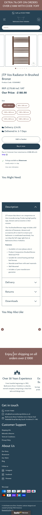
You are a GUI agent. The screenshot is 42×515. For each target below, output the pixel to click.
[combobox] (21, 27)
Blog (3, 461)
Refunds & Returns (8, 433)
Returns (9, 292)
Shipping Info (6, 430)
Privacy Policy (6, 440)
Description (11, 207)
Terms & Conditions (8, 437)
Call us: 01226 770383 (22, 13)
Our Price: (8, 92)
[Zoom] (34, 63)
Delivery (10, 282)
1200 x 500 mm (24, 112)
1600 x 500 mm (24, 119)
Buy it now (21, 146)
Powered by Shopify (7, 510)
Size (3, 101)
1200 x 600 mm (9, 119)
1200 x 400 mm (9, 112)
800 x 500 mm (22, 105)
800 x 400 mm (8, 105)
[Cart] (38, 19)
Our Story (5, 451)
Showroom (5, 455)
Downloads (11, 301)
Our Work (5, 458)
